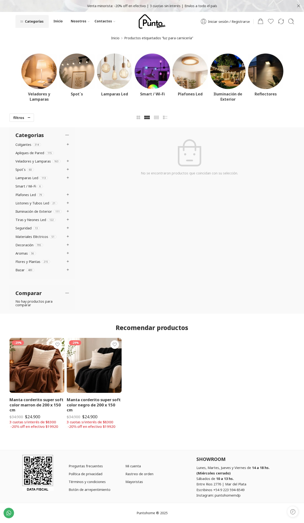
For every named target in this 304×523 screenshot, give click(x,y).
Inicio (58, 21)
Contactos (103, 21)
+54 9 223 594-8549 (228, 489)
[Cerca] (298, 6)
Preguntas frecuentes (86, 466)
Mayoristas (134, 481)
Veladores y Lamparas (36, 161)
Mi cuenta (133, 466)
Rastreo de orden (139, 473)
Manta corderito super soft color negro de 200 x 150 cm (94, 405)
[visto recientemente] (292, 511)
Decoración (28, 244)
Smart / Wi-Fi (28, 186)
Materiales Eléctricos (34, 236)
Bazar (23, 269)
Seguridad (26, 228)
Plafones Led (28, 194)
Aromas (24, 253)
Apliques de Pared (33, 152)
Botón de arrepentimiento (89, 489)
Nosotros (78, 21)
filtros (18, 117)
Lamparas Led (30, 177)
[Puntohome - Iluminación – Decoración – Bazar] (152, 21)
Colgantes (27, 144)
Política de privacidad (85, 473)
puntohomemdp (228, 495)
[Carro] (260, 21)
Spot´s (23, 169)
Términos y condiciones (87, 481)
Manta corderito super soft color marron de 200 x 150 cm (36, 405)
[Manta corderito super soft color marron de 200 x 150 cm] (37, 365)
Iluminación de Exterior (37, 211)
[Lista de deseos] (57, 344)
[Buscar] (291, 21)
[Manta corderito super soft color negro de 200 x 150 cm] (94, 365)
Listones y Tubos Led (35, 203)
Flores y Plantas (31, 261)
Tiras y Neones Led (34, 219)
